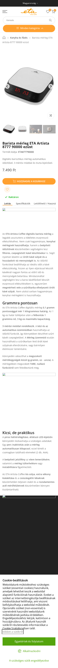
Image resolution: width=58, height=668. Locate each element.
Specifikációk (23, 203)
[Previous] (7, 86)
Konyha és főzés (19, 38)
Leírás (7, 203)
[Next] (50, 86)
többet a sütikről (13, 631)
